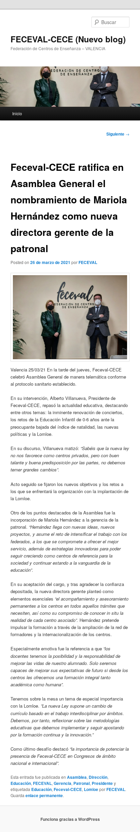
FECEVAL (87, 262)
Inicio (17, 113)
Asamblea (77, 777)
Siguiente (117, 134)
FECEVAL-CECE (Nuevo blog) (68, 39)
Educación (21, 783)
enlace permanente (44, 795)
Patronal (81, 783)
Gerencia (62, 783)
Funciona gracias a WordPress (70, 819)
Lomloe (91, 789)
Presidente (102, 783)
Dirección (98, 777)
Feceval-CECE (68, 789)
